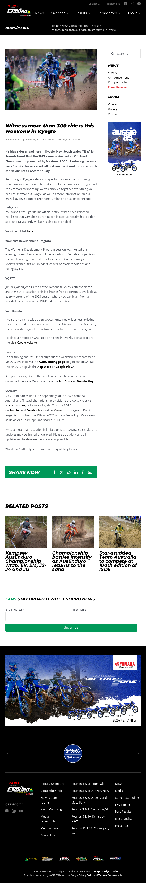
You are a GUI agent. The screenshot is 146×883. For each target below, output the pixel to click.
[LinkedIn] (75, 472)
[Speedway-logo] (115, 859)
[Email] (90, 472)
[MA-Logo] (31, 859)
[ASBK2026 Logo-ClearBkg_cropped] (47, 858)
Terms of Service (107, 875)
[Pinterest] (83, 472)
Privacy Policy (86, 875)
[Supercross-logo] (64, 858)
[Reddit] (68, 472)
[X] (61, 472)
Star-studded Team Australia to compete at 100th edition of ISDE (119, 531)
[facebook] (125, 3)
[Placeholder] (81, 858)
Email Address (15, 609)
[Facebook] (54, 472)
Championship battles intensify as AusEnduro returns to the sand (73, 531)
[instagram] (132, 3)
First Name (79, 609)
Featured (60, 139)
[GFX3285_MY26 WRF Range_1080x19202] (124, 124)
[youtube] (139, 3)
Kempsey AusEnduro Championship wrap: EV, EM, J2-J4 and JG (26, 531)
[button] (8, 753)
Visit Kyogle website (24, 342)
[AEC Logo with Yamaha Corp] (98, 857)
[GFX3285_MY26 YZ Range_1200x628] (73, 657)
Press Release (73, 139)
